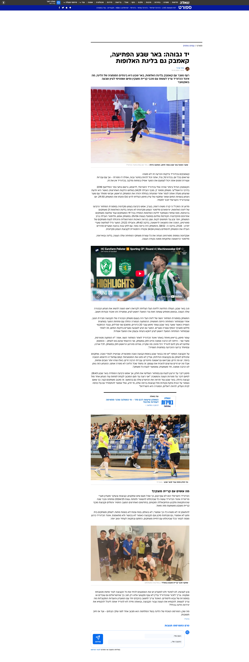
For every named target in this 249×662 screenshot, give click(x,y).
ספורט (166, 2)
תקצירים (111, 8)
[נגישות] (3, 2)
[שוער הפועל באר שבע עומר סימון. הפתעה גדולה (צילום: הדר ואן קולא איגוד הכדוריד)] (140, 127)
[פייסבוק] (59, 7)
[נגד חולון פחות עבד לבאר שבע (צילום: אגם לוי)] (140, 450)
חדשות (175, 2)
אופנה (90, 2)
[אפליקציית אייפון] (66, 7)
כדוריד (186, 619)
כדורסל (133, 8)
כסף (133, 2)
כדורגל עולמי (143, 8)
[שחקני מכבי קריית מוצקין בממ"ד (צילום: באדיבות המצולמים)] (140, 555)
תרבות (148, 2)
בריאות (118, 2)
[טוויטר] (63, 7)
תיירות (109, 2)
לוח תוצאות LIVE (169, 8)
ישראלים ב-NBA (122, 8)
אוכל (126, 2)
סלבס (140, 2)
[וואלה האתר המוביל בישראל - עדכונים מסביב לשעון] (184, 2)
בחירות (157, 2)
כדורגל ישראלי (155, 8)
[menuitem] (173, 2)
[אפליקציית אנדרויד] (70, 7)
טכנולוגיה (100, 2)
